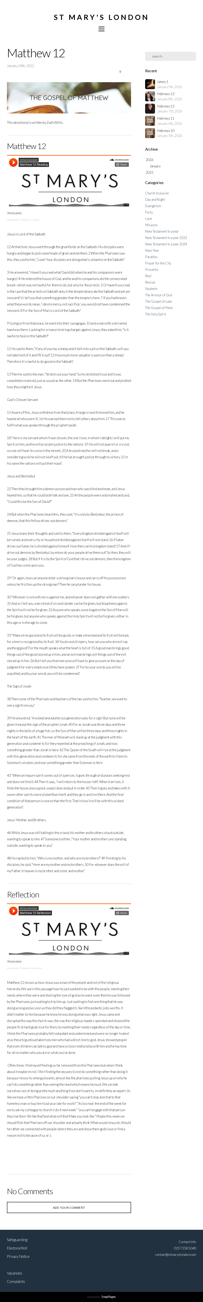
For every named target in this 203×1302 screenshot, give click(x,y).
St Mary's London (101, 17)
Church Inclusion (157, 193)
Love (148, 219)
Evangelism (153, 206)
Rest (148, 276)
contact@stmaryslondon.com (175, 1254)
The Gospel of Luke (158, 301)
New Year (152, 250)
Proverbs (151, 269)
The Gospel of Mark (159, 308)
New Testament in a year (162, 231)
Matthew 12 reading (30, 220)
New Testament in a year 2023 (166, 238)
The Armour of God (158, 295)
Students (151, 289)
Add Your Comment (69, 1207)
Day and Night (155, 199)
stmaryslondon (13, 220)
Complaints (16, 1281)
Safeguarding (17, 1239)
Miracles (151, 225)
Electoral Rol (16, 1247)
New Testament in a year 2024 (166, 244)
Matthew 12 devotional (32, 968)
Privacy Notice (18, 1256)
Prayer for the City (158, 263)
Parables (151, 257)
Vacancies (14, 1273)
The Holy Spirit (155, 314)
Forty (149, 212)
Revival (150, 282)
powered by (101, 1296)
